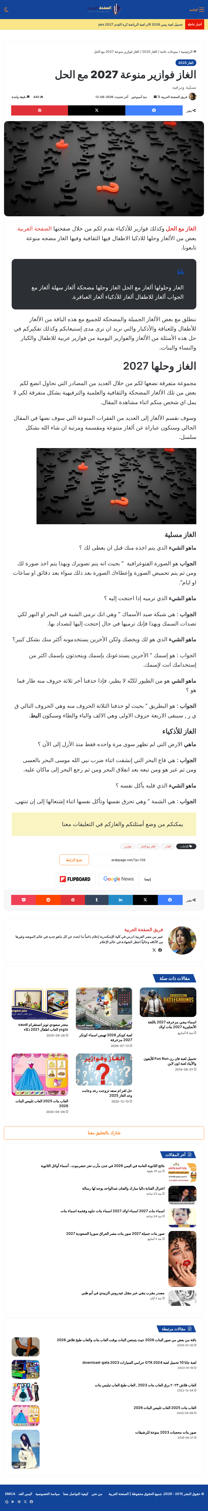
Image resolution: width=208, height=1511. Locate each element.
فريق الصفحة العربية (174, 97)
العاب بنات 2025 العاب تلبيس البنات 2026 (165, 1407)
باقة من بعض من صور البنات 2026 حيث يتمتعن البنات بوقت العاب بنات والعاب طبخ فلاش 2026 (126, 1340)
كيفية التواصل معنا (75, 1494)
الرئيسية (187, 52)
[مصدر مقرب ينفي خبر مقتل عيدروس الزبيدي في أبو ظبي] (182, 1298)
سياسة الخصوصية (48, 1494)
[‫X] (154, 950)
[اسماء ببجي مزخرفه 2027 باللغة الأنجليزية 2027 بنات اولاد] (168, 1002)
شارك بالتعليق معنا (104, 1132)
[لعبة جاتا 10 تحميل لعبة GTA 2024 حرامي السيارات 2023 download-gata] (26, 1369)
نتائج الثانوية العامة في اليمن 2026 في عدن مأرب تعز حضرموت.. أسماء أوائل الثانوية (103, 1165)
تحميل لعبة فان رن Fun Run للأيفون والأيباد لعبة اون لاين (170, 1060)
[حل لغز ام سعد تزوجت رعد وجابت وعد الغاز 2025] (104, 1070)
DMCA (10, 1494)
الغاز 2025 (149, 52)
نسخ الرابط (74, 860)
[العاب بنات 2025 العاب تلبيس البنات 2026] (40, 1075)
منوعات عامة (169, 52)
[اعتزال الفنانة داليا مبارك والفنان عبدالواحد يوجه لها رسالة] (182, 1195)
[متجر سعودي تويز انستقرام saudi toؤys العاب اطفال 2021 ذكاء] (40, 1004)
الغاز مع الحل (180, 228)
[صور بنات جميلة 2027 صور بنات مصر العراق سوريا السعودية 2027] (182, 1259)
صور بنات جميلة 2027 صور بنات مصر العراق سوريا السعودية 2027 (115, 1233)
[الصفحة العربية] (104, 9)
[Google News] (118, 879)
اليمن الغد (25, 1494)
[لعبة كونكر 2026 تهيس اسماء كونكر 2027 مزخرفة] (104, 1009)
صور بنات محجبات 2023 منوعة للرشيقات (165, 1432)
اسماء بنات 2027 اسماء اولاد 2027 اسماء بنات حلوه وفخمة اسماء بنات (113, 1211)
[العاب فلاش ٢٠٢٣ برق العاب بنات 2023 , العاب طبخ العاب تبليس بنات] (26, 1392)
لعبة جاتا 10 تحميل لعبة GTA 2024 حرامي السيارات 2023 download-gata (139, 1362)
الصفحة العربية (34, 228)
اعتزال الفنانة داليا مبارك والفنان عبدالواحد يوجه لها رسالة (123, 1188)
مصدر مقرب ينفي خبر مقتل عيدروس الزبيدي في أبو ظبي (123, 1293)
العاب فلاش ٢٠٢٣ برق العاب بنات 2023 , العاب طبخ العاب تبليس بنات (145, 1385)
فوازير (127, 846)
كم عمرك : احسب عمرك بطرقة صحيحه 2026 (151, 24)
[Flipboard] (75, 879)
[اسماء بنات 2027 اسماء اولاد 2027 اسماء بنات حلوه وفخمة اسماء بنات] (182, 1217)
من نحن (97, 1494)
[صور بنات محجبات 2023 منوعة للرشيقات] (26, 1449)
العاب (168, 846)
